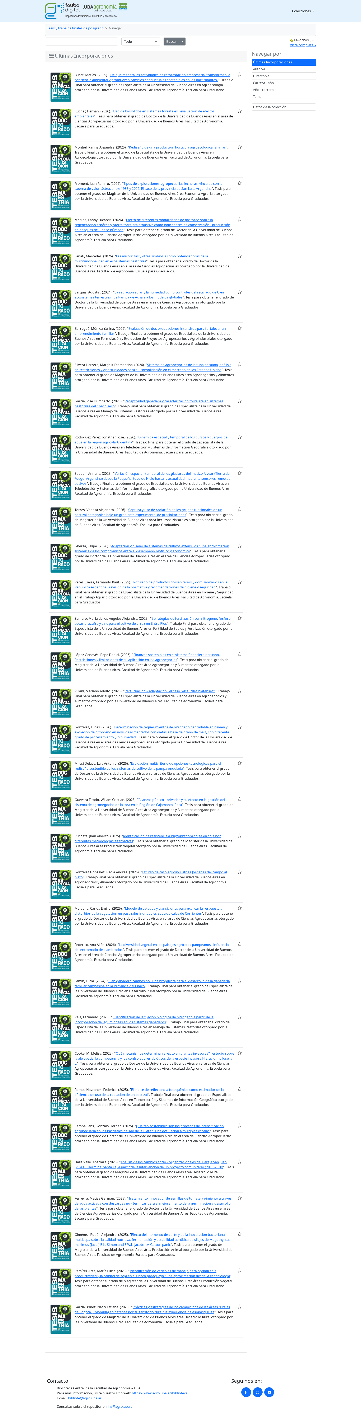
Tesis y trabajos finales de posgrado (75, 28)
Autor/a (259, 69)
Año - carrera (263, 89)
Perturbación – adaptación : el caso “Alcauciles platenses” (170, 691)
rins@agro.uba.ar (120, 1406)
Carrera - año (263, 83)
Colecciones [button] (302, 11)
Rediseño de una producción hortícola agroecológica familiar (177, 147)
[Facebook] (246, 1392)
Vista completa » (303, 45)
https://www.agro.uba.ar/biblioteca (160, 1393)
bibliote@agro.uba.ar (85, 1398)
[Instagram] (258, 1392)
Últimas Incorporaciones (272, 62)
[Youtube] (269, 1392)
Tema (257, 96)
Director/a (261, 76)
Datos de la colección (269, 107)
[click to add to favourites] (240, 74)
